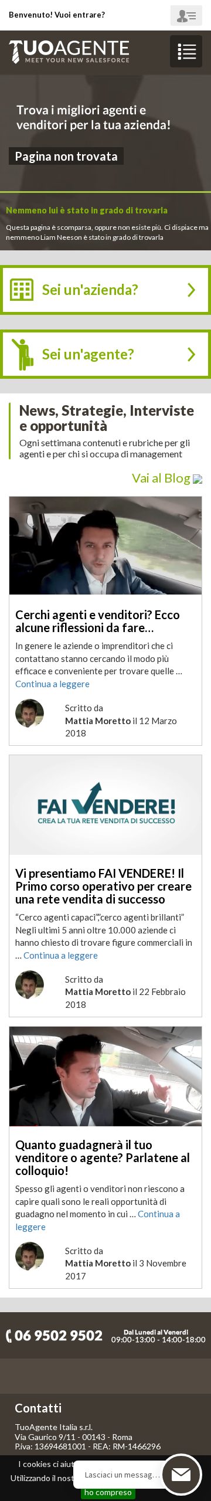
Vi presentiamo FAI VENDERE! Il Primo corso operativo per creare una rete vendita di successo (103, 886)
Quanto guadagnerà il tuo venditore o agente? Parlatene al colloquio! (102, 1157)
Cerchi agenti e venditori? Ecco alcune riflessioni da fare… (97, 620)
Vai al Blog (162, 477)
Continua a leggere (52, 683)
